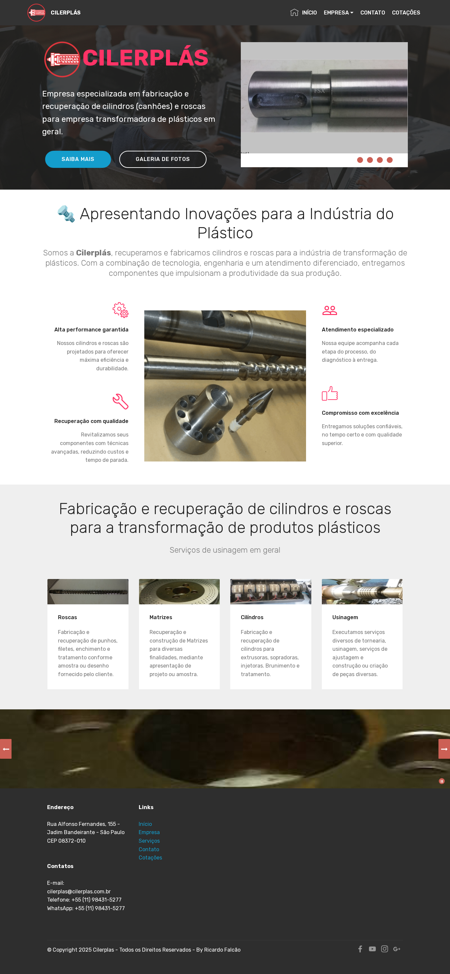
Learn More (86, 592)
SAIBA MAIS (78, 159)
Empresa (149, 832)
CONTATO (372, 13)
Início (145, 824)
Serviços (149, 841)
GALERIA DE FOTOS (163, 159)
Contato (149, 849)
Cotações (150, 858)
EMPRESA (336, 13)
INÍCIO (309, 13)
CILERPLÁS (66, 13)
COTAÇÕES (406, 13)
